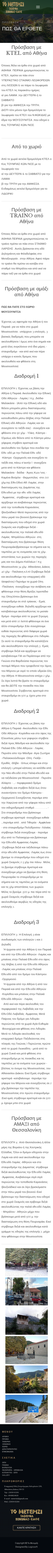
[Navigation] (38, 7)
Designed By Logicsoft (26, 1547)
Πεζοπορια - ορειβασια (12, 1470)
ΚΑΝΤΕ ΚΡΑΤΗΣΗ (26, 1527)
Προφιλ (5, 1439)
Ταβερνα (6, 1442)
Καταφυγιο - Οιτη (10, 1473)
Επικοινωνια (7, 1452)
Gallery (6, 1475)
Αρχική (5, 1437)
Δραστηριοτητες (9, 1449)
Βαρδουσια (7, 1468)
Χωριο (4, 1447)
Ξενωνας (6, 1444)
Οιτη (4, 1463)
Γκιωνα (5, 1465)
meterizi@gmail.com (19, 1499)
